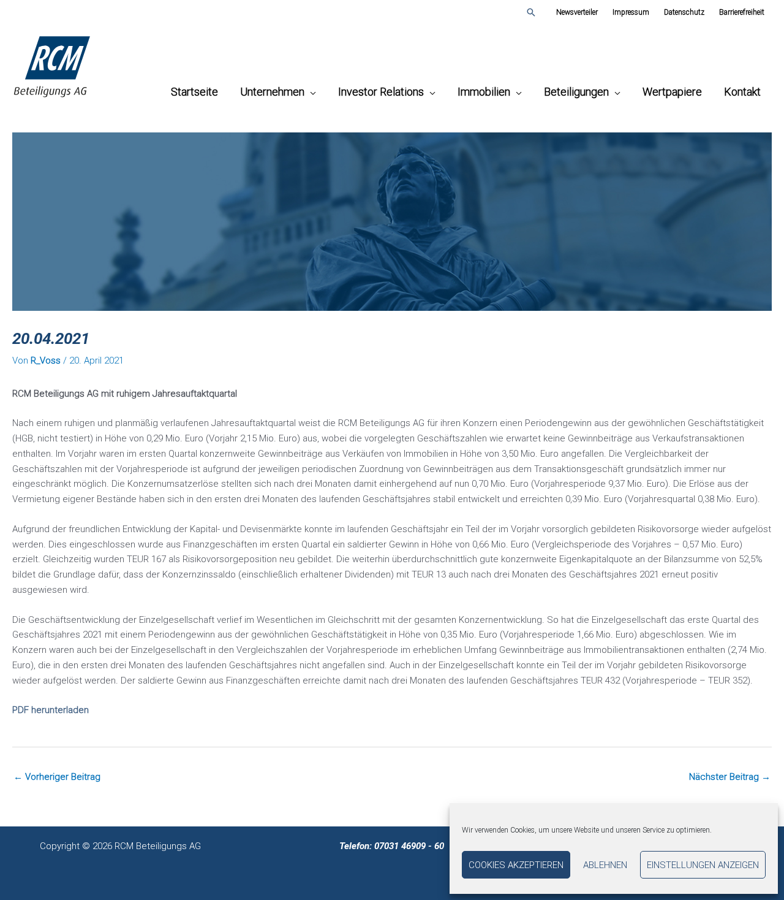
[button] (531, 12)
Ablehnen (605, 865)
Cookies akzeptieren (516, 865)
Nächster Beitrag (730, 776)
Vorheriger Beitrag (56, 776)
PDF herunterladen (50, 709)
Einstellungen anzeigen (703, 865)
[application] (310, 92)
